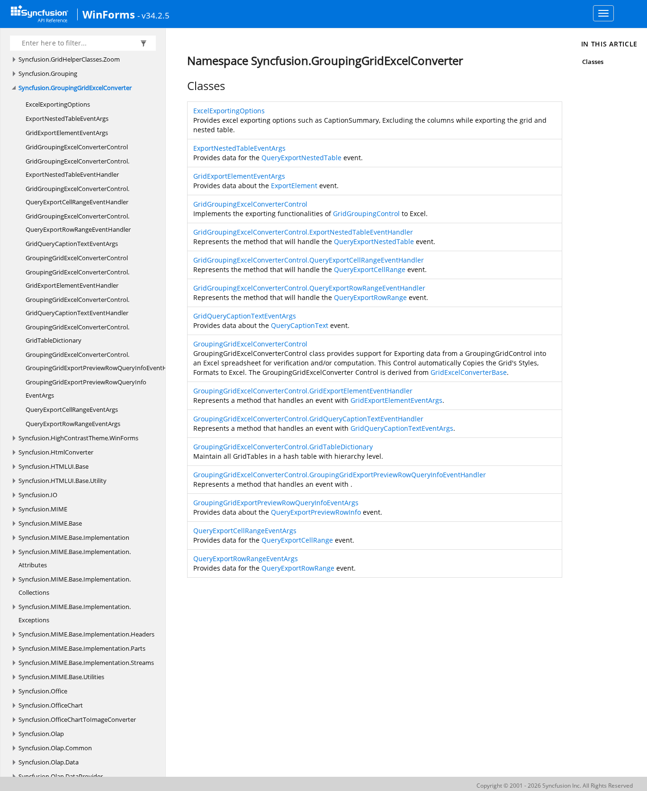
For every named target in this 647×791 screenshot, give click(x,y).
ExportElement (294, 185)
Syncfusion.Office (42, 691)
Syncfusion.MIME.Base (50, 523)
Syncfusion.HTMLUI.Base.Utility (62, 480)
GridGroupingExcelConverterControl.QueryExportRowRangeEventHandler (78, 223)
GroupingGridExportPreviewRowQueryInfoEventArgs (86, 389)
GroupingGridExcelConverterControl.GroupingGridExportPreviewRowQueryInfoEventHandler (105, 361)
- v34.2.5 (153, 15)
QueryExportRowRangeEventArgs (73, 423)
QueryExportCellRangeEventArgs (72, 409)
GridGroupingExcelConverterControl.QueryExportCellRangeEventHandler (77, 195)
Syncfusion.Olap (41, 733)
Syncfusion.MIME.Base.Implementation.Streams (86, 662)
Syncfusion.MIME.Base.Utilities (61, 677)
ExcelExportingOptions (58, 104)
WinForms (108, 14)
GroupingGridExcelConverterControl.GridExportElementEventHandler (77, 279)
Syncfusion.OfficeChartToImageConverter (77, 719)
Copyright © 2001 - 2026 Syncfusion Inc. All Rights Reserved (554, 786)
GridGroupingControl (366, 213)
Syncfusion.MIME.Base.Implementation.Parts (81, 648)
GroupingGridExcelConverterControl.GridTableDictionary (77, 334)
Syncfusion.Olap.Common (55, 748)
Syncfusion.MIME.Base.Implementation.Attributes (74, 558)
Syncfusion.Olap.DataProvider (60, 776)
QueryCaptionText (299, 325)
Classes (592, 61)
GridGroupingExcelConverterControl (77, 147)
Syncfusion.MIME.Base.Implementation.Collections (74, 586)
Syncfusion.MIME (42, 509)
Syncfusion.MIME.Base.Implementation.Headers (86, 634)
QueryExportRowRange (370, 297)
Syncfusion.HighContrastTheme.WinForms (78, 438)
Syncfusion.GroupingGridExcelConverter (75, 87)
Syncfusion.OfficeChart (50, 705)
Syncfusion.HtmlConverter (55, 452)
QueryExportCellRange (369, 269)
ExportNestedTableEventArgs (67, 118)
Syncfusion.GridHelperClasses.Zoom (69, 59)
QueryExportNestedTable (301, 157)
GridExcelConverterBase (469, 372)
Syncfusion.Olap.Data (48, 762)
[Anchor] (182, 86)
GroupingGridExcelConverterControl (77, 258)
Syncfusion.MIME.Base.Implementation (73, 537)
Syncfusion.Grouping (47, 73)
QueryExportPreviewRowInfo (316, 512)
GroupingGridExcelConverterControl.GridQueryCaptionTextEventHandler (77, 306)
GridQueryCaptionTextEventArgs (72, 243)
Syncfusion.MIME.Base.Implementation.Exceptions (74, 613)
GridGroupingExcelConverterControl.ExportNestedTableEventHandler (77, 168)
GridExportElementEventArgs (67, 132)
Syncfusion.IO (37, 495)
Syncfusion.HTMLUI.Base (53, 466)
